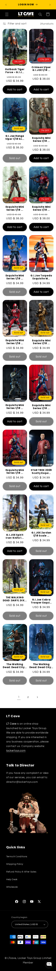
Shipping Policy (14, 864)
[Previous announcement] (6, 4)
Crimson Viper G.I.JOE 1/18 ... (41, 69)
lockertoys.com (16, 750)
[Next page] (37, 697)
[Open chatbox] (49, 964)
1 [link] (19, 697)
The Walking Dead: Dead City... (15, 666)
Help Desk (12, 879)
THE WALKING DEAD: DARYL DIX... (15, 599)
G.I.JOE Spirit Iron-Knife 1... (15, 536)
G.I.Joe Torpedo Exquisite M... (41, 277)
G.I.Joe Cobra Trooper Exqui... (41, 601)
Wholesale (12, 887)
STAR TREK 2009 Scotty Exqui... (41, 472)
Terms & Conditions (16, 856)
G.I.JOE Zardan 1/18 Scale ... (41, 534)
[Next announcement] (50, 4)
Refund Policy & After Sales (21, 871)
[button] (7, 14)
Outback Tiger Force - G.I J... (15, 71)
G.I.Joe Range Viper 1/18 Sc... (14, 138)
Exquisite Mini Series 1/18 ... (41, 140)
